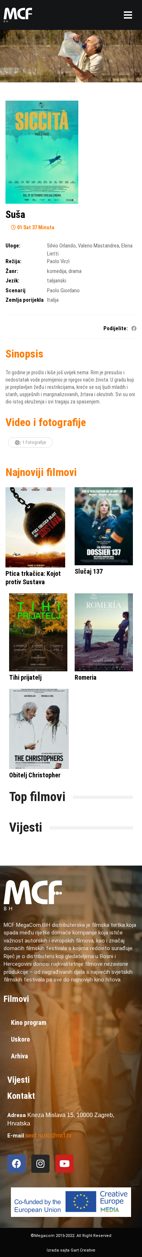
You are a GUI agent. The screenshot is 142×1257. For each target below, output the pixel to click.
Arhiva (19, 1056)
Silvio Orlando (61, 245)
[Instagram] (40, 1164)
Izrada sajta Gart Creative (71, 1250)
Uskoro (20, 1039)
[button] (128, 15)
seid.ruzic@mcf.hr (48, 1135)
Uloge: (12, 245)
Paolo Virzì (58, 261)
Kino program (28, 1022)
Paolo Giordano (63, 290)
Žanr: (11, 271)
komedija (56, 271)
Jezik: (12, 280)
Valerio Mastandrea (98, 245)
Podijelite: (115, 328)
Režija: (13, 261)
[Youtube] (64, 1164)
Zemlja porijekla (24, 300)
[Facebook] (16, 1164)
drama (75, 271)
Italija (53, 300)
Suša (15, 214)
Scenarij (15, 290)
